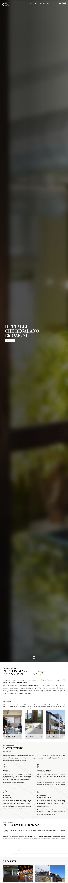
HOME (31, 3)
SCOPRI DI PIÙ (10, 340)
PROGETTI (42, 3)
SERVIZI (36, 3)
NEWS (48, 3)
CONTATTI (54, 3)
